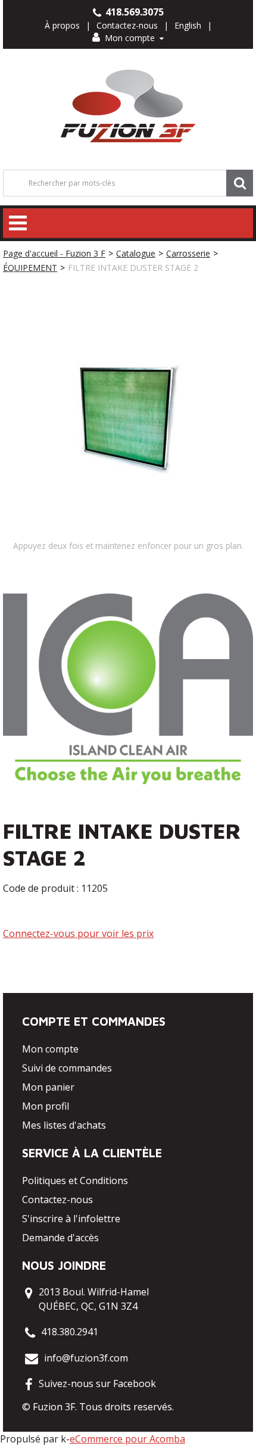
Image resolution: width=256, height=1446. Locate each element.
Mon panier (48, 1087)
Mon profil (45, 1106)
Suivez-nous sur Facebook (97, 1383)
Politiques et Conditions (75, 1180)
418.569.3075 (133, 11)
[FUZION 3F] (128, 106)
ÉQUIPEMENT (30, 267)
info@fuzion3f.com (86, 1357)
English (187, 25)
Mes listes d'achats (64, 1125)
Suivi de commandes (67, 1068)
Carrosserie (188, 253)
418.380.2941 (69, 1331)
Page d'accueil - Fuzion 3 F (54, 253)
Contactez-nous (127, 25)
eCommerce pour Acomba (127, 1438)
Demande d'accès (60, 1237)
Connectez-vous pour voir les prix (78, 933)
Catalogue (135, 253)
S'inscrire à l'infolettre (71, 1218)
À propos (62, 25)
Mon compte (129, 37)
